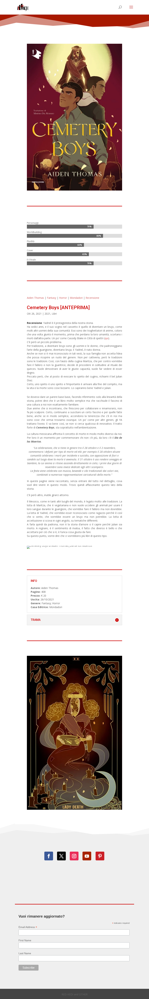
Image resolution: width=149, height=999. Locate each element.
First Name (25, 940)
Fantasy (51, 297)
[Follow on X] (61, 856)
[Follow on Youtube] (86, 856)
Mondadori (76, 297)
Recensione (92, 297)
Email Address (28, 927)
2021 (47, 313)
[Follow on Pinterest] (100, 856)
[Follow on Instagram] (74, 856)
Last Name (25, 953)
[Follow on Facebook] (48, 856)
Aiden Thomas (35, 297)
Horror (63, 297)
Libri (54, 313)
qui (106, 338)
